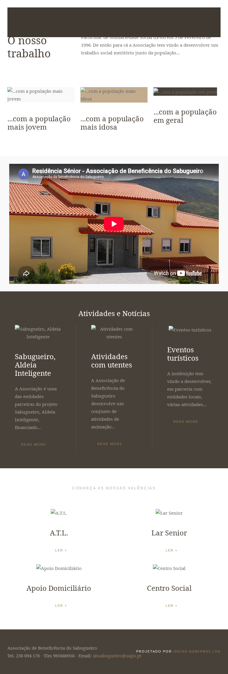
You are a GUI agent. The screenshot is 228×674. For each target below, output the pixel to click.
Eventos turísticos (183, 354)
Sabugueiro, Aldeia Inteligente (35, 364)
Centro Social (169, 588)
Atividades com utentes (111, 360)
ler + (61, 550)
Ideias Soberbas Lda (197, 651)
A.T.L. (59, 533)
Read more (33, 444)
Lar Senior (169, 533)
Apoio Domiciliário (58, 588)
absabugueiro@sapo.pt (117, 656)
